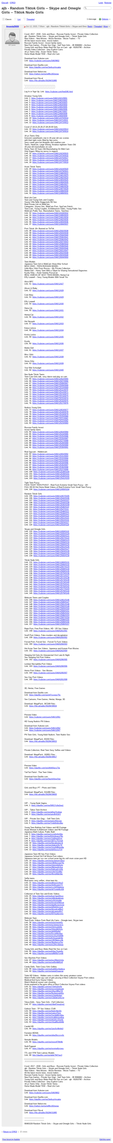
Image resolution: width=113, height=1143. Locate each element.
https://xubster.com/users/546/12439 (48, 363)
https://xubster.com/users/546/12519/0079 (50, 414)
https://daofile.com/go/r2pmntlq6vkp (47, 865)
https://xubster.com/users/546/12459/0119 (51, 531)
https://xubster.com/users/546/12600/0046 (50, 248)
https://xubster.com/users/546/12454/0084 (50, 432)
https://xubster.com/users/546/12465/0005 (49, 107)
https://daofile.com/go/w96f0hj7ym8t (47, 953)
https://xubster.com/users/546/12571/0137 (51, 575)
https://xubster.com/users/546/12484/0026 (50, 182)
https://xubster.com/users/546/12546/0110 (51, 507)
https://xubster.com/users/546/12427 (48, 284)
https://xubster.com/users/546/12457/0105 (51, 496)
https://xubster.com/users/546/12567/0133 (51, 567)
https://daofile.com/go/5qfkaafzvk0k (47, 869)
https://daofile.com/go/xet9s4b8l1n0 (47, 962)
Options (105, 19)
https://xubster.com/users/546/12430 (48, 304)
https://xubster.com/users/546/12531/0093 (50, 456)
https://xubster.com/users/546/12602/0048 (50, 253)
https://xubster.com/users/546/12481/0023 (50, 175)
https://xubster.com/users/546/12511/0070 (50, 390)
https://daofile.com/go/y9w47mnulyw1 (48, 1004)
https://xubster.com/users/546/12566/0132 (51, 564)
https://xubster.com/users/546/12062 (44, 728)
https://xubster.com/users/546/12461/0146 (51, 600)
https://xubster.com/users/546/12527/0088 (50, 441)
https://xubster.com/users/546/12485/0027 (50, 184)
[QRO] (12, 3)
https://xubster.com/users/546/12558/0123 (51, 540)
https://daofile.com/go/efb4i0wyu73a (44, 768)
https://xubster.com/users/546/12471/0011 (50, 120)
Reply (90, 26)
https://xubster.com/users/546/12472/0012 (50, 122)
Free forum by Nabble (11, 1139)
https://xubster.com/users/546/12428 (48, 290)
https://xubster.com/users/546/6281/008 (50, 679)
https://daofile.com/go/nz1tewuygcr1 (47, 925)
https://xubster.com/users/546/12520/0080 (50, 416)
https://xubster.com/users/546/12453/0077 (50, 410)
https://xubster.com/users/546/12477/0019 (50, 162)
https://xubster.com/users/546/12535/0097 (50, 465)
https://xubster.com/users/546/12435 (48, 337)
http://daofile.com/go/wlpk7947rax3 (47, 1055)
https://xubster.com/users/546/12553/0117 (51, 522)
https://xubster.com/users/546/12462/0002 (49, 100)
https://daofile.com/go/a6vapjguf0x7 (47, 911)
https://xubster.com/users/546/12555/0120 (51, 533)
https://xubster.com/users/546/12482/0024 (50, 178)
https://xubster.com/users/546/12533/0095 (50, 461)
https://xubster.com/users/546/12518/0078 (50, 412)
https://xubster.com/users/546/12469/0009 (49, 116)
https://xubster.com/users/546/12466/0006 (49, 109)
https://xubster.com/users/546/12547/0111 (51, 509)
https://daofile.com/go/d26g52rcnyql (47, 907)
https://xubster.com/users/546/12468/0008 (49, 114)
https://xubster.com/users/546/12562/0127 (51, 549)
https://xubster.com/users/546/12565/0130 (51, 556)
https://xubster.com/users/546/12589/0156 (51, 622)
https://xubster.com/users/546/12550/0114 (51, 516)
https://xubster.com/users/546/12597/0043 (50, 242)
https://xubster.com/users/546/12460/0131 (51, 562)
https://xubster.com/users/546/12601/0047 (50, 251)
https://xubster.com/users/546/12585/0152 (51, 613)
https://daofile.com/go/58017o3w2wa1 (47, 805)
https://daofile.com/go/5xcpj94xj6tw (47, 933)
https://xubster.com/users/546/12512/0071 (50, 392)
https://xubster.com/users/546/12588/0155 (51, 620)
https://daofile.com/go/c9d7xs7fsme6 (47, 841)
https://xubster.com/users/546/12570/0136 (51, 573)
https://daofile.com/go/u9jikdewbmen (48, 898)
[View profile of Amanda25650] (12, 42)
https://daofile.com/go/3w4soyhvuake (45, 67)
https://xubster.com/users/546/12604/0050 (50, 257)
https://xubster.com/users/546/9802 (44, 61)
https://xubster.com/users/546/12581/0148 (51, 604)
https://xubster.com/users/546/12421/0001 (49, 98)
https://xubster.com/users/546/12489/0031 (50, 193)
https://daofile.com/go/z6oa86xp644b (48, 1022)
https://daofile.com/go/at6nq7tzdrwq (46, 812)
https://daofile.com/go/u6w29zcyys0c (48, 1035)
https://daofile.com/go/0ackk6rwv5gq (44, 779)
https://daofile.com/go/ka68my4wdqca (48, 969)
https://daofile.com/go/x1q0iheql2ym (46, 838)
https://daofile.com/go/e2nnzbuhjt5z (47, 922)
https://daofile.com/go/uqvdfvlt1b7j (46, 814)
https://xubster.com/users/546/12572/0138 (51, 578)
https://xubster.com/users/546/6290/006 (50, 666)
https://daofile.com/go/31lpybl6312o (47, 929)
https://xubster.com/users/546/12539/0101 (51, 474)
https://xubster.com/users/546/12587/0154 (51, 617)
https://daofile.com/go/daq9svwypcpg (48, 905)
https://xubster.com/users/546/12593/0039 (50, 233)
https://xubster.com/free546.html (59, 91)
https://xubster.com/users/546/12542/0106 (51, 498)
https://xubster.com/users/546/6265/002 (50, 637)
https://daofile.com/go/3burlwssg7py (47, 942)
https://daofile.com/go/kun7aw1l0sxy (48, 896)
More (106, 26)
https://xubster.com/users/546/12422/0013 (50, 129)
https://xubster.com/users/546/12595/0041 (50, 237)
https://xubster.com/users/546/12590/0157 (51, 624)
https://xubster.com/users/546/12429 (48, 297)
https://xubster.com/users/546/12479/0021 (50, 171)
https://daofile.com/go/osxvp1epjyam (48, 989)
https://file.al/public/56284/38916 (43, 706)
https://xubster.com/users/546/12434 (48, 330)
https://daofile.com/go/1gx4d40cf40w (48, 1015)
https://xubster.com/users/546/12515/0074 (50, 399)
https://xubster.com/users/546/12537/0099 (50, 469)
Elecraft (5, 3)
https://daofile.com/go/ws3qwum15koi (48, 861)
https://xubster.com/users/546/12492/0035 (50, 220)
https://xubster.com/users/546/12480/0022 (50, 173)
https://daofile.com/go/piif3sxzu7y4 (47, 849)
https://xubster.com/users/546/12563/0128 (51, 551)
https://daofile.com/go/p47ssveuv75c (45, 695)
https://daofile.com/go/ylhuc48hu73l (47, 991)
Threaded (30, 19)
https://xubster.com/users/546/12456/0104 (51, 489)
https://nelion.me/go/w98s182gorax (44, 74)
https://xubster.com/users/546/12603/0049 (50, 255)
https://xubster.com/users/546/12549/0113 (51, 514)
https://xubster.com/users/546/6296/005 (50, 659)
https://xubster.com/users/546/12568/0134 (51, 569)
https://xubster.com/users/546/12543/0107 (51, 500)
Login (101, 3)
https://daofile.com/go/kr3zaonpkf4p (47, 938)
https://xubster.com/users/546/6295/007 (50, 673)
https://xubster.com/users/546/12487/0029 (50, 189)
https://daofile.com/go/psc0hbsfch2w (48, 960)
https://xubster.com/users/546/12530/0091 (50, 447)
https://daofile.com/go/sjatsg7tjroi (46, 1013)
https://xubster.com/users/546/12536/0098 (50, 467)
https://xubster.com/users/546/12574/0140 (51, 582)
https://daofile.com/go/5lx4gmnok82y (48, 993)
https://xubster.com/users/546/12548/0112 (51, 511)
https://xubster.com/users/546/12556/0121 (51, 536)
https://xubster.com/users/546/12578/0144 (51, 591)
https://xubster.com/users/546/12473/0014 (50, 131)
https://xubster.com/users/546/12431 (48, 310)
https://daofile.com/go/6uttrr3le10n (47, 1011)
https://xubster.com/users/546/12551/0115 (51, 518)
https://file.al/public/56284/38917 (43, 757)
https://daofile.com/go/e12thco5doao (47, 945)
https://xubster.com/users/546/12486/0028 (50, 186)
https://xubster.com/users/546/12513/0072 (50, 394)
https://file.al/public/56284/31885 (43, 80)
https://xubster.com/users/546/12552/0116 (51, 520)
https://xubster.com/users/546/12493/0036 (50, 222)
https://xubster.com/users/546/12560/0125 (51, 545)
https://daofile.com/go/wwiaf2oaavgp (47, 971)
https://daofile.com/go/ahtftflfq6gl (46, 931)
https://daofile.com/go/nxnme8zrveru (48, 1048)
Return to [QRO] (10, 1132)
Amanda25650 (12, 26)
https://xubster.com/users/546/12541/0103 (51, 478)
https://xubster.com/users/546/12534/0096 (50, 463)
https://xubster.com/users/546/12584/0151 (51, 611)
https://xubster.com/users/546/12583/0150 (51, 609)
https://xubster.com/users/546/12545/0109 (51, 505)
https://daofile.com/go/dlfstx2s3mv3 (47, 883)
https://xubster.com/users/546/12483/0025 (50, 180)
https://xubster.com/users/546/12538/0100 (51, 472)
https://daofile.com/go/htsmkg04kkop (48, 903)
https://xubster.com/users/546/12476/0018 (50, 160)
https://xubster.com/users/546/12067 (44, 730)
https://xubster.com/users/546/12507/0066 (50, 381)
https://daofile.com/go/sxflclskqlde (47, 900)
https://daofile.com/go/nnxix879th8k (47, 1042)
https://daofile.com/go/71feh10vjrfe (47, 987)
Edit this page (105, 1139)
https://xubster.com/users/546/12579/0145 (51, 593)
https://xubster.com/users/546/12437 (48, 350)
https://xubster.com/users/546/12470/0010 (50, 118)
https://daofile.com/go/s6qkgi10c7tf (47, 845)
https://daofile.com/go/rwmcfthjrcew (46, 821)
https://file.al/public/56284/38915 (43, 741)
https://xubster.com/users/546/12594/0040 (50, 235)
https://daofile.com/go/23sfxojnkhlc (47, 927)
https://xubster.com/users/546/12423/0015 (50, 153)
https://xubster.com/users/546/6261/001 (50, 631)
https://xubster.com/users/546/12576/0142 (51, 586)
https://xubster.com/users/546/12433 (48, 324)
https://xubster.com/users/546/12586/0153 (51, 615)
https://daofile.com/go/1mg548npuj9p (48, 847)
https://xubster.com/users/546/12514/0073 (50, 396)
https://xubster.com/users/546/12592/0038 (50, 231)
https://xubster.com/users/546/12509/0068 (50, 385)
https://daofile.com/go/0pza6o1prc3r (47, 843)
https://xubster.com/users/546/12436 (48, 343)
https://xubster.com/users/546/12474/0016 (50, 156)
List (19, 19)
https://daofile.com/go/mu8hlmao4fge (48, 1017)
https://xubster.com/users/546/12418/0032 (50, 213)
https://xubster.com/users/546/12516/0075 (50, 401)
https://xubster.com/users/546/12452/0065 (50, 379)
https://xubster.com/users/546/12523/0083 (50, 423)
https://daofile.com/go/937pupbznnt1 (47, 914)
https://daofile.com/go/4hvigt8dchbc (47, 874)
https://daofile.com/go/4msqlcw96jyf (47, 909)
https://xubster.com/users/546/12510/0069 (50, 388)
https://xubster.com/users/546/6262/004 (50, 651)
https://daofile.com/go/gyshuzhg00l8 (47, 936)
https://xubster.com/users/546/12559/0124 (51, 542)
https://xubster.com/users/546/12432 (48, 317)
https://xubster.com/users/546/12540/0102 (51, 476)
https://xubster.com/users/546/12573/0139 (51, 580)
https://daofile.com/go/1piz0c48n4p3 (47, 1028)
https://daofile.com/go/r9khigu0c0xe (47, 867)
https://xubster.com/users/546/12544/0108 (51, 503)
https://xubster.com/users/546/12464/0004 (49, 105)
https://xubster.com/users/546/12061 (44, 717)
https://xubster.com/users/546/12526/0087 (50, 438)
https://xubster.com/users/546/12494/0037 (50, 224)
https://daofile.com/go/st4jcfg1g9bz (47, 872)
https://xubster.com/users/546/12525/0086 (50, 436)
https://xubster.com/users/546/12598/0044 (50, 244)
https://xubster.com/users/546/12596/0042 (50, 240)
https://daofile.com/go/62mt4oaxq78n (47, 836)
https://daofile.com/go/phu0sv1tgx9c (47, 1020)
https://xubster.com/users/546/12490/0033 (50, 215)
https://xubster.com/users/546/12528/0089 (50, 443)
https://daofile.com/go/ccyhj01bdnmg (48, 887)
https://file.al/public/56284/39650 (43, 794)
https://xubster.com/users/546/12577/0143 (51, 589)
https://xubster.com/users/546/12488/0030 (50, 191)
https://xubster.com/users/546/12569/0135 (51, 571)
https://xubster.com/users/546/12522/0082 (50, 421)
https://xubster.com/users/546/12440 (48, 370)
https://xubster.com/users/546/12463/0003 (49, 103)
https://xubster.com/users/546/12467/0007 (49, 111)
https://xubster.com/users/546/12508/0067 (50, 383)
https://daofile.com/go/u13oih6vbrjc (47, 995)
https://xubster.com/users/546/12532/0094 (50, 458)
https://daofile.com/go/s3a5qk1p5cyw (48, 998)
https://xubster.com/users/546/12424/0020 (50, 169)
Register (107, 3)
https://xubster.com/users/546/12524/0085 (50, 434)
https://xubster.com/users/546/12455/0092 (50, 454)
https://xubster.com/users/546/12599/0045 (50, 246)
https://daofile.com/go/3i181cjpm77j (47, 885)
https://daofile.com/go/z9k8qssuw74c (48, 863)
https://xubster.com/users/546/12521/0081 (50, 419)
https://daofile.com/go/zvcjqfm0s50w (47, 834)
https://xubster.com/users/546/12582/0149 (51, 606)
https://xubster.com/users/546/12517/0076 (50, 403)
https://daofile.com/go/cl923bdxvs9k (47, 940)
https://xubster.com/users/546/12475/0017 (50, 158)
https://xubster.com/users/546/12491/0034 (50, 217)
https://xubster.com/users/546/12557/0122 (51, 538)
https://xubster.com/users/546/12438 (48, 357)
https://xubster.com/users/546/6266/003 (50, 644)
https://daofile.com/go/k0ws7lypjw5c (47, 951)
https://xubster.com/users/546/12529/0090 (50, 445)
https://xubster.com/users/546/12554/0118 (51, 525)
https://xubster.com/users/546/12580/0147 (51, 602)
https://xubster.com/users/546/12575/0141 (51, 584)
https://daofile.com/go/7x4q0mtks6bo (47, 823)
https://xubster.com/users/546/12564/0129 (51, 553)
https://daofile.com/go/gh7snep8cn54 (48, 889)
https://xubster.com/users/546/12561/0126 (51, 547)
